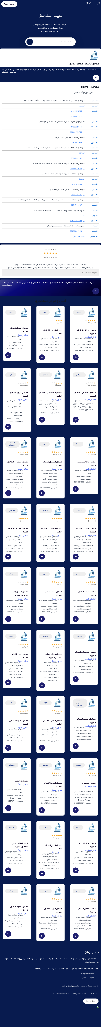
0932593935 (76, 111)
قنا (83, 215)
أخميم (78, 312)
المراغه (81, 153)
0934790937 (76, 205)
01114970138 (76, 168)
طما (10, 312)
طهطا (81, 179)
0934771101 (76, 194)
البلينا (11, 636)
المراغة (45, 702)
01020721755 (76, 132)
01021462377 (76, 116)
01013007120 (76, 231)
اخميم (81, 106)
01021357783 (76, 220)
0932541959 (76, 158)
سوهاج (79, 374)
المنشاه (12, 443)
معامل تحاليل (78, 236)
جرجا (44, 312)
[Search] (29, 42)
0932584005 (76, 142)
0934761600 (76, 184)
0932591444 (76, 127)
